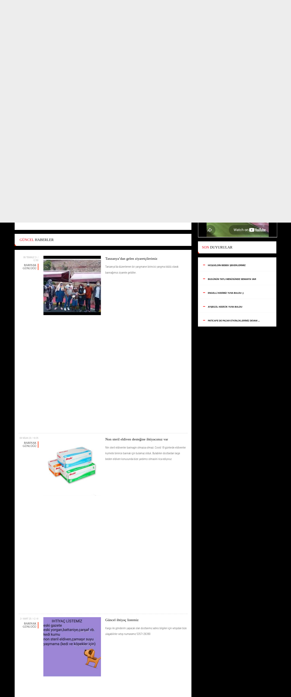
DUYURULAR (217, 247)
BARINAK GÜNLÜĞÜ (29, 267)
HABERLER (37, 240)
